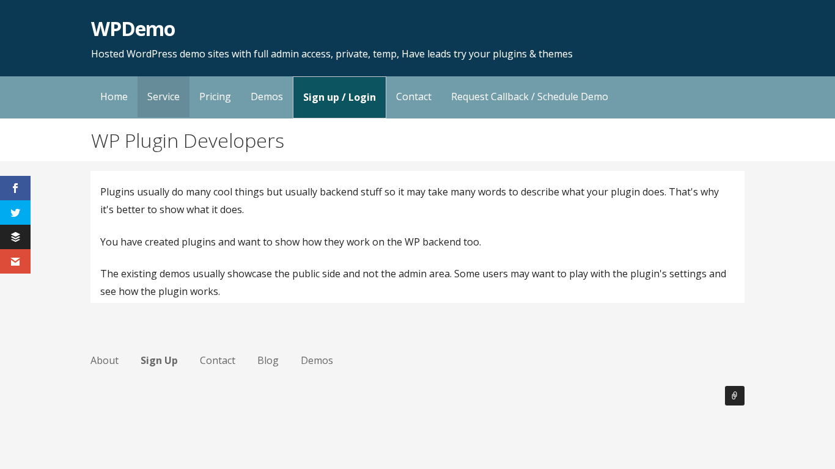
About (104, 360)
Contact (414, 96)
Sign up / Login (339, 97)
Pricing (215, 96)
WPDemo (133, 28)
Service (163, 96)
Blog (268, 360)
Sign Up (159, 360)
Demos (267, 96)
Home (114, 96)
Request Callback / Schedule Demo (529, 96)
